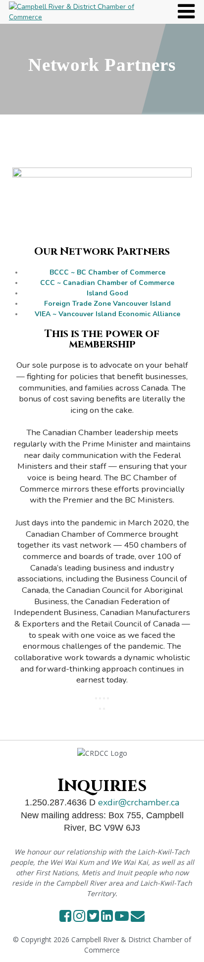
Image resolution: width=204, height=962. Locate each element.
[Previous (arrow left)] (100, 709)
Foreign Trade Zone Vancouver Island (107, 303)
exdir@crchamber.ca (138, 802)
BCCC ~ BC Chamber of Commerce (107, 272)
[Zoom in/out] (96, 698)
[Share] (104, 698)
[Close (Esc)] (108, 698)
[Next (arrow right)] (104, 709)
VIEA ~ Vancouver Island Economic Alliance (107, 314)
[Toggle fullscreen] (100, 698)
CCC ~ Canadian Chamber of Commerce (107, 282)
